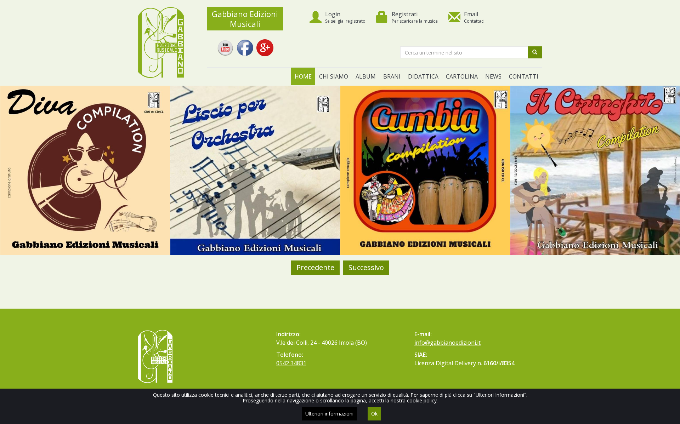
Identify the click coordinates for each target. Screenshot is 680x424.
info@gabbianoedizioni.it (447, 342)
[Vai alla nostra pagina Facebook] (245, 43)
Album (366, 76)
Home (303, 76)
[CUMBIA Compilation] (425, 170)
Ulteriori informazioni (329, 413)
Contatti (523, 76)
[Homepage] (167, 42)
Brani (392, 76)
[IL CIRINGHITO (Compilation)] (595, 170)
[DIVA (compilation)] (85, 170)
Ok (374, 413)
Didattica (423, 76)
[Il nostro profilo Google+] (265, 43)
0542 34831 (291, 363)
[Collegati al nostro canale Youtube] (225, 43)
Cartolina (462, 76)
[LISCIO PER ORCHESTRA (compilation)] (255, 170)
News (493, 76)
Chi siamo (333, 76)
